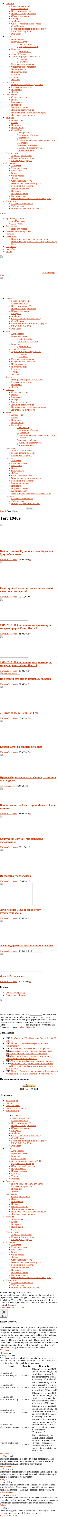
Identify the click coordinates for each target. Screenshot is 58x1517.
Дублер (14, 178)
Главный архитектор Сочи (18, 231)
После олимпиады (25, 150)
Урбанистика (17, 206)
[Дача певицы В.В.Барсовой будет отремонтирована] (16, 904)
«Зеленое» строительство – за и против (30, 1048)
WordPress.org (12, 1110)
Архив (9, 251)
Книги (14, 122)
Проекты (10, 82)
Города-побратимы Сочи (23, 158)
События (10, 3)
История (10, 117)
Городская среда (19, 41)
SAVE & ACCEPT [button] (8, 1515)
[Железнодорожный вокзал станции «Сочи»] (21, 940)
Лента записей (13, 1105)
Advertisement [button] (6, 1492)
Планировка (23, 132)
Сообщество (11, 94)
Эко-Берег (16, 34)
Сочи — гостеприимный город (26, 24)
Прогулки (16, 125)
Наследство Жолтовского (15, 875)
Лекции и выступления (22, 110)
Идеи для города (19, 229)
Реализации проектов (21, 87)
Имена (14, 100)
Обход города (17, 176)
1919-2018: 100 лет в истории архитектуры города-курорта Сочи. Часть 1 (26, 664)
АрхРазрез (16, 21)
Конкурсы (16, 18)
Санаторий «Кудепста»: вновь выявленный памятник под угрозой (26, 590)
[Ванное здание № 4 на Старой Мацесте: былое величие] (21, 799)
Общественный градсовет (23, 67)
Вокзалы (15, 173)
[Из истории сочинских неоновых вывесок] (10, 673)
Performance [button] (5, 1466)
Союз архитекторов (20, 97)
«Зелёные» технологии (22, 203)
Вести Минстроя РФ (21, 11)
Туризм (14, 77)
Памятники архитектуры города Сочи (29, 239)
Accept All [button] (19, 1307)
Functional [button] (4, 1453)
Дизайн (14, 92)
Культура (15, 49)
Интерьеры (16, 89)
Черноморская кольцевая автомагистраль (31, 198)
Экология (15, 79)
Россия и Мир (12, 153)
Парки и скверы (24, 44)
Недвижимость (18, 69)
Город (8, 36)
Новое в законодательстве (23, 13)
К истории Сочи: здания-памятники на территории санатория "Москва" (27, 1057)
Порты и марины (19, 193)
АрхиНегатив (17, 39)
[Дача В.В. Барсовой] (21, 970)
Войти (9, 1103)
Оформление (23, 138)
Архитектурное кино (21, 155)
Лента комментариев (16, 1108)
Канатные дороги (19, 196)
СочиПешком (17, 26)
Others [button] (3, 1505)
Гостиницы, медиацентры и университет (36, 140)
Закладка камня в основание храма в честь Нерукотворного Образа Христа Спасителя (29, 1052)
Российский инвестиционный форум (29, 29)
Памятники (11, 236)
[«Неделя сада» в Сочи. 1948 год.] (21, 707)
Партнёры (10, 249)
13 (30, 951)
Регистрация (12, 1100)
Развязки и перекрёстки (22, 186)
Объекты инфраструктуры (29, 148)
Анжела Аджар (7, 786)
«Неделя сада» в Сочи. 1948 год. (19, 712)
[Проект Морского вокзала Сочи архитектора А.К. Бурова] (21, 772)
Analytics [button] (4, 1479)
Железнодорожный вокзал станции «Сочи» (26, 945)
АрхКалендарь (18, 221)
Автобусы (16, 165)
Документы (22, 62)
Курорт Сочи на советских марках (21, 746)
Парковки (16, 191)
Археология (17, 120)
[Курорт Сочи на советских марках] (21, 741)
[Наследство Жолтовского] (16, 870)
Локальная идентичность (23, 115)
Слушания (22, 59)
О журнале (11, 246)
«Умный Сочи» (18, 54)
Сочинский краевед (15, 992)
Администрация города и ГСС (26, 56)
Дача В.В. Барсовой (12, 976)
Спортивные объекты (27, 135)
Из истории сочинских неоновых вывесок (25, 678)
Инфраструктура (19, 72)
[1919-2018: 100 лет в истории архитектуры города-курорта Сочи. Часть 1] (14, 657)
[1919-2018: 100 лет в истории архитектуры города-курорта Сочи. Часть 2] (14, 620)
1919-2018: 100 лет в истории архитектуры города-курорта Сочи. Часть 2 (26, 627)
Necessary (8, 1353)
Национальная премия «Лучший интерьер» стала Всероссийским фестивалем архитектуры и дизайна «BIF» (29, 1066)
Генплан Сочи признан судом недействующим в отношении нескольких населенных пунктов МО (32, 1072)
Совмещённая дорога (21, 181)
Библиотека (11, 226)
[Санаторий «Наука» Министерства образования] (21, 833)
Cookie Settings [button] (7, 1307)
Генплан (10, 234)
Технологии (11, 201)
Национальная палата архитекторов (28, 112)
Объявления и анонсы (22, 16)
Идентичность (24, 51)
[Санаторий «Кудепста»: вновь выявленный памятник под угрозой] (21, 582)
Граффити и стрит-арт (27, 46)
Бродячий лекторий (20, 6)
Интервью (16, 105)
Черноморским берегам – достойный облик (32, 1061)
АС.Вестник (17, 224)
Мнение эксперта (19, 107)
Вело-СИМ (16, 170)
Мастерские (17, 102)
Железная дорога (19, 168)
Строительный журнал (17, 995)
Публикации (17, 127)
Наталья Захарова (8, 559)
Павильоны (22, 143)
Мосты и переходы (20, 188)
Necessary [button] (4, 1350)
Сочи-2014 (16, 130)
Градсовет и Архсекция (22, 64)
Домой (3, 511)
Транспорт (11, 163)
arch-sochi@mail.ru (27, 1027)
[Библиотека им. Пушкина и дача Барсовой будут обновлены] (21, 545)
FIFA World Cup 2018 (21, 31)
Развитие (15, 74)
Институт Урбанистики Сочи (25, 208)
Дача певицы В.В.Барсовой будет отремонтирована (20, 911)
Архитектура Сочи (15, 218)
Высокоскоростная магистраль (26, 183)
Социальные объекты (27, 145)
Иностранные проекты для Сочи (27, 84)
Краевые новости (19, 8)
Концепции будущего (21, 160)
